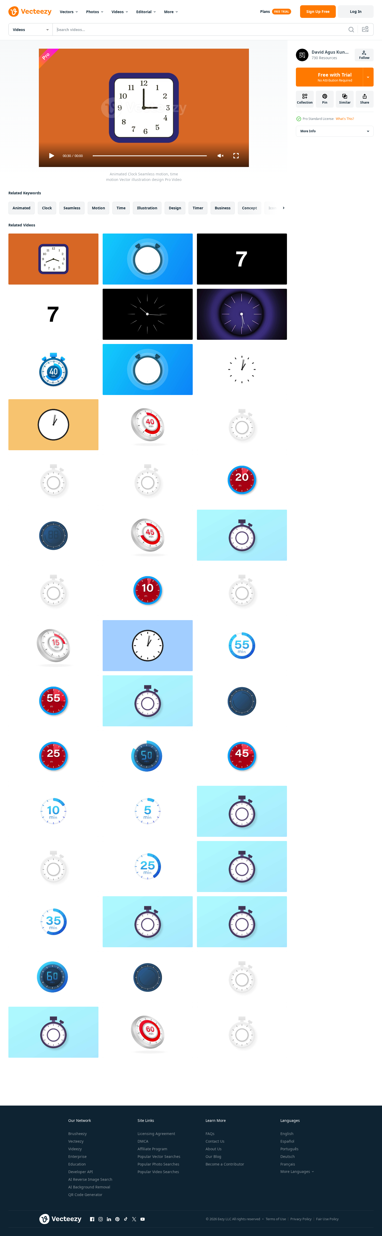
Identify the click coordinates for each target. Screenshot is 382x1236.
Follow (364, 57)
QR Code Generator (85, 1194)
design (175, 207)
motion (98, 207)
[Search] (351, 29)
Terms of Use (276, 1219)
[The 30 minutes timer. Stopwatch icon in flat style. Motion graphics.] (53, 1032)
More (169, 11)
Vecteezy (75, 1141)
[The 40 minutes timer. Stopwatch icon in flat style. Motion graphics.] (148, 424)
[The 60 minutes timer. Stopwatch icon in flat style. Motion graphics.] (242, 811)
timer (198, 207)
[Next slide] (279, 208)
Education (77, 1164)
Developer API (80, 1171)
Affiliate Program (152, 1148)
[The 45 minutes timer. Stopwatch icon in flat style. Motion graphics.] (148, 535)
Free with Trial (335, 77)
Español (287, 1141)
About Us (214, 1148)
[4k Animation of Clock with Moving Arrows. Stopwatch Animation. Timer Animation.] (242, 369)
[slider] (149, 155)
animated (21, 207)
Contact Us (215, 1141)
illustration (147, 207)
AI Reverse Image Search (90, 1179)
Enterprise (77, 1156)
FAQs (210, 1133)
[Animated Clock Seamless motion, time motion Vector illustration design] (53, 259)
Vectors (67, 11)
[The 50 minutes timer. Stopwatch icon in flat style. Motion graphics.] (148, 756)
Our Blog (213, 1156)
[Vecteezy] (29, 11)
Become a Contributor (225, 1164)
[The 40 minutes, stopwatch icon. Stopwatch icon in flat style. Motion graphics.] (53, 369)
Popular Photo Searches (158, 1164)
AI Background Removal (89, 1186)
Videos (118, 11)
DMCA (143, 1141)
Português (289, 1148)
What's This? (345, 118)
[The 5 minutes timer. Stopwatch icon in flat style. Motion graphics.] (148, 811)
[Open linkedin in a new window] (109, 1219)
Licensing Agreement (156, 1133)
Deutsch (287, 1156)
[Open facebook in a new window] (92, 1219)
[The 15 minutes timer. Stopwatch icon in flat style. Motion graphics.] (242, 590)
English (287, 1133)
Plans (265, 11)
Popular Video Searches (158, 1171)
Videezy (75, 1148)
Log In (356, 11)
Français (287, 1164)
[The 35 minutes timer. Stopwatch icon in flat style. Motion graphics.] (242, 424)
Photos (92, 11)
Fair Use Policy (327, 1219)
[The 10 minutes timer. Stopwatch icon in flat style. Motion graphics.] (53, 535)
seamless (72, 207)
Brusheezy (77, 1133)
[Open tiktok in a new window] (126, 1219)
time (121, 207)
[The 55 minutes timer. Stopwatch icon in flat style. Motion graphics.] (242, 535)
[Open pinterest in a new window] (117, 1219)
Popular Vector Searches (159, 1156)
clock (47, 207)
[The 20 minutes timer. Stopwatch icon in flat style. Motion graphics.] (148, 479)
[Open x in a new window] (134, 1219)
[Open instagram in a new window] (100, 1219)
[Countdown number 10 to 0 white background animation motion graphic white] (53, 314)
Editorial (143, 11)
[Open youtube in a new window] (142, 1219)
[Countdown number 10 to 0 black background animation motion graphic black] (242, 259)
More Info (308, 131)
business (223, 207)
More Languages (295, 1171)
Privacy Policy (301, 1219)
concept (249, 207)
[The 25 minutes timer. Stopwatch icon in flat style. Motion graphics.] (148, 700)
